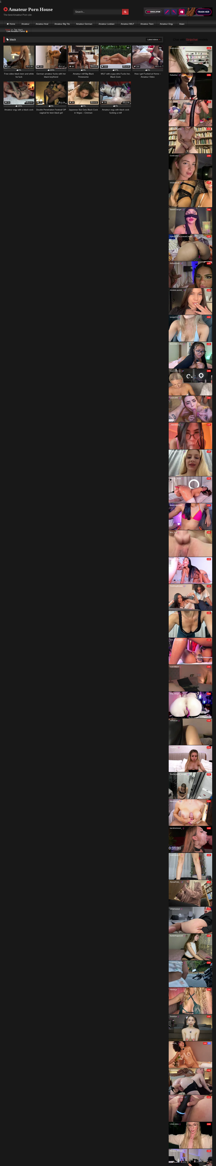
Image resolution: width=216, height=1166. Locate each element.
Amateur (25, 24)
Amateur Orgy (166, 24)
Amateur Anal (42, 24)
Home (12, 24)
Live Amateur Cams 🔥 (17, 31)
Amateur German (84, 24)
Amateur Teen (147, 24)
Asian (181, 24)
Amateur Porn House (30, 9)
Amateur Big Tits (62, 24)
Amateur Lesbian (106, 24)
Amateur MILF (127, 24)
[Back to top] (207, 1158)
